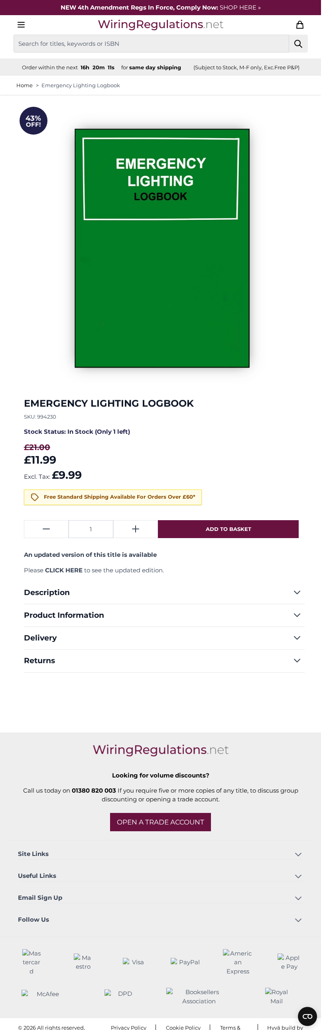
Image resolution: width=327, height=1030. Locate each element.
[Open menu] (21, 24)
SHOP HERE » (240, 7)
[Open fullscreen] (160, 248)
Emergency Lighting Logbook (80, 85)
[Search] (298, 44)
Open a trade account (160, 822)
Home (24, 85)
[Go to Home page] (160, 25)
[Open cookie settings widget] (307, 1016)
